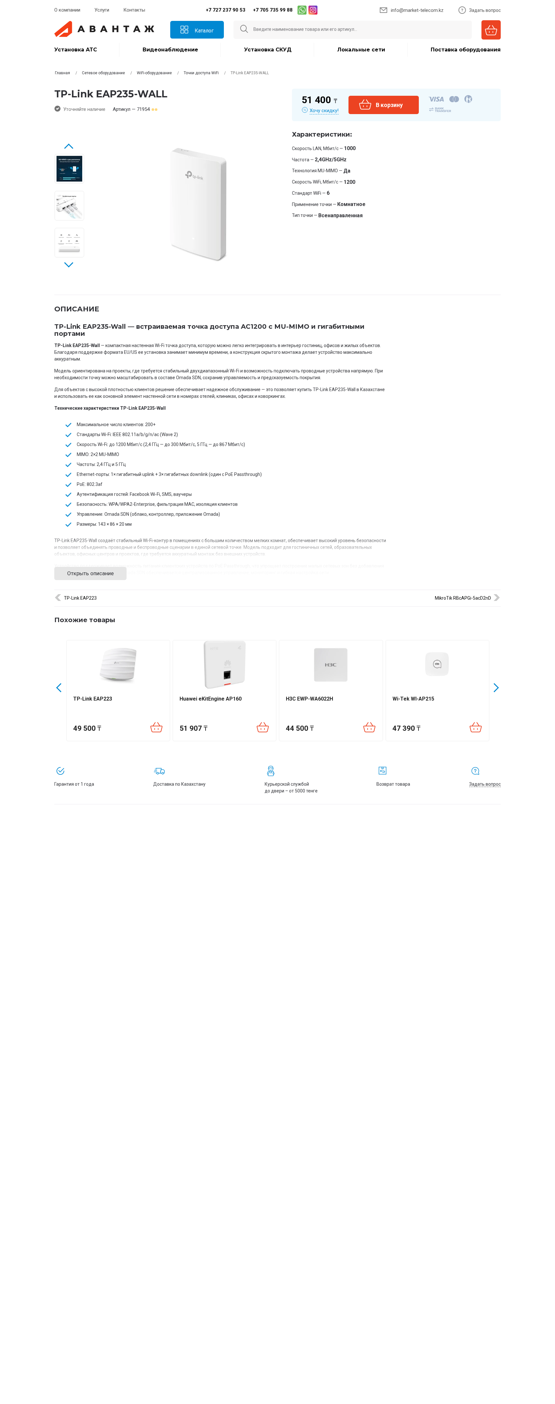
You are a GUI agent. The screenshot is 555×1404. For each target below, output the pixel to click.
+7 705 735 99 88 (273, 10)
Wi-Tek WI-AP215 (413, 699)
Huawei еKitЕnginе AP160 (211, 699)
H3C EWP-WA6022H (309, 699)
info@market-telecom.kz (417, 10)
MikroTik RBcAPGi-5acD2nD (463, 598)
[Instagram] (313, 10)
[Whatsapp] (302, 10)
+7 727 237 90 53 (225, 10)
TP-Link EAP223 (80, 598)
